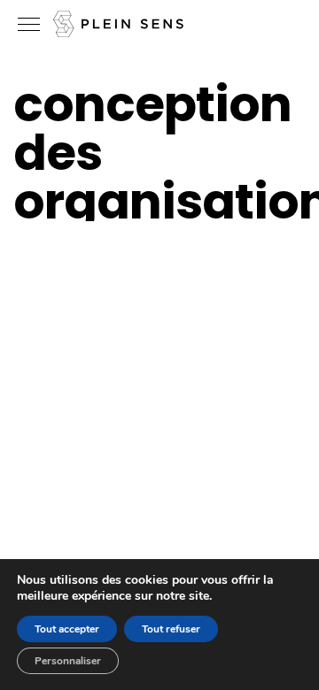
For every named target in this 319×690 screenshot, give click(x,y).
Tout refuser (171, 629)
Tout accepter (67, 629)
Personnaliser (68, 661)
